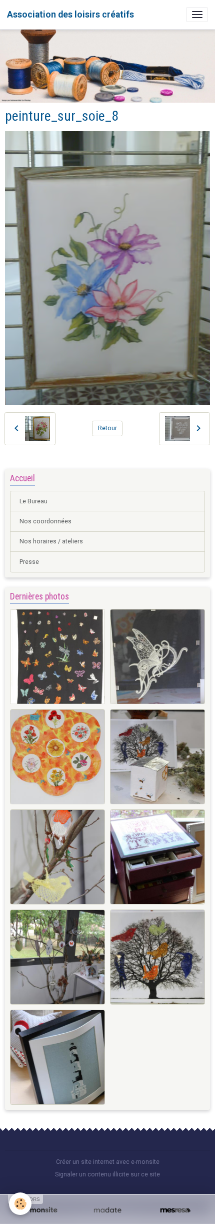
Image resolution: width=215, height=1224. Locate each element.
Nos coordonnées (46, 521)
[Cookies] (20, 1203)
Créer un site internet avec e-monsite (108, 1161)
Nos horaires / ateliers (51, 541)
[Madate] (107, 1210)
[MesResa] (175, 1210)
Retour (107, 428)
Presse (29, 561)
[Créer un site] (40, 1210)
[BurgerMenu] (197, 14)
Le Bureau (34, 501)
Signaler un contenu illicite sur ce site (107, 1174)
